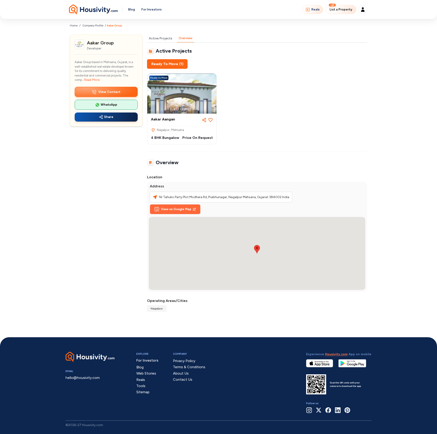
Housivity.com (336, 354)
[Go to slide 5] (185, 109)
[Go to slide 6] (187, 109)
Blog (131, 9)
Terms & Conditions (189, 367)
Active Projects (160, 38)
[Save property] (210, 120)
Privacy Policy (184, 361)
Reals (315, 9)
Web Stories (146, 373)
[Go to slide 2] (178, 109)
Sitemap (143, 392)
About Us (181, 373)
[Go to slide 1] (176, 109)
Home (74, 25)
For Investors (151, 9)
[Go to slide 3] (180, 109)
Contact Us (182, 379)
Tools (140, 386)
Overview (185, 38)
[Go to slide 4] (183, 109)
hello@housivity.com (83, 377)
